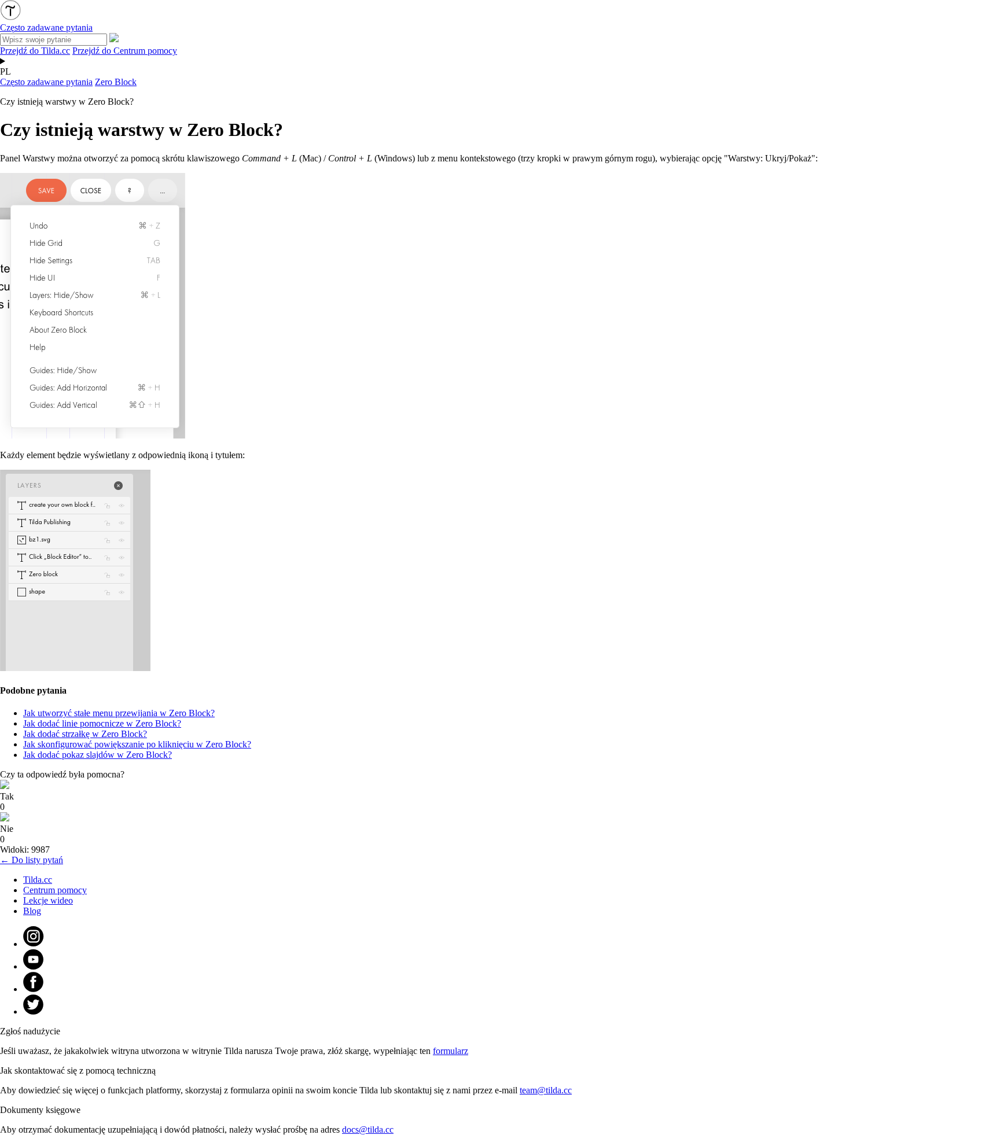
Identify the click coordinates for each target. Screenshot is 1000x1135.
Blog (32, 911)
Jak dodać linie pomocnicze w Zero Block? (102, 723)
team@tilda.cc (546, 1090)
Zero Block (116, 82)
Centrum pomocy (55, 890)
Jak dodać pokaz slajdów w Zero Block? (97, 755)
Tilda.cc (37, 880)
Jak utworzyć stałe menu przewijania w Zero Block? (119, 713)
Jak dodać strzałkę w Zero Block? (85, 734)
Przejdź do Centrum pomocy (124, 51)
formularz (450, 1051)
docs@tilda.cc (368, 1129)
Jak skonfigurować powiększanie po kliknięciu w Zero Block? (137, 744)
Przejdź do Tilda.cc (35, 51)
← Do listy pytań (31, 860)
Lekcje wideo (48, 900)
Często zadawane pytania (46, 82)
